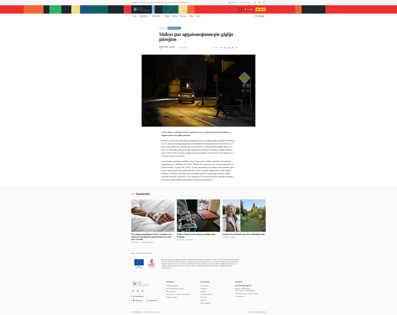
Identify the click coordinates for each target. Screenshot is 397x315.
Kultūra (175, 16)
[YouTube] (264, 2)
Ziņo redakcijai (182, 2)
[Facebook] (255, 2)
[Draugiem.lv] (232, 47)
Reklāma (149, 2)
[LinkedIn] (228, 47)
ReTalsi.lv (139, 312)
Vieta (198, 16)
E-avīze (250, 9)
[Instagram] (259, 2)
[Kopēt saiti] (236, 47)
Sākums (161, 28)
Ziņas (135, 16)
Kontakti (174, 2)
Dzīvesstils (156, 16)
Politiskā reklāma (158, 2)
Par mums (168, 2)
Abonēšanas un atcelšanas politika (177, 294)
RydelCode (262, 312)
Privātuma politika (172, 286)
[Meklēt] (240, 9)
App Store (234, 2)
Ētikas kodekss (171, 291)
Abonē (262, 9)
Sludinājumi (134, 2)
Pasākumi (142, 2)
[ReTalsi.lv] (141, 9)
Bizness (183, 16)
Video (191, 16)
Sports (167, 16)
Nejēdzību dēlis (174, 28)
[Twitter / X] (225, 47)
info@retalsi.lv (240, 296)
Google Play (246, 2)
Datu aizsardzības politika (175, 288)
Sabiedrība (143, 16)
